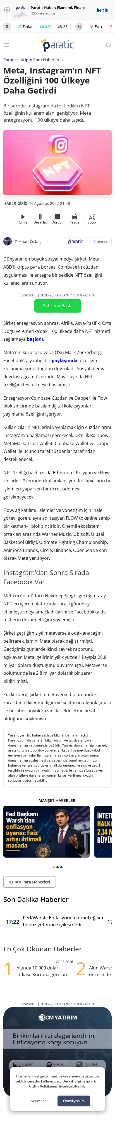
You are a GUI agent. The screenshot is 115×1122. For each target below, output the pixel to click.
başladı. (35, 339)
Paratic (9, 59)
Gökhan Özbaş (28, 241)
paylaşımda (65, 360)
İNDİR (103, 10)
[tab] (53, 867)
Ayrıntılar (38, 1100)
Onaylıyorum (74, 1101)
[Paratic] (57, 46)
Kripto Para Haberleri (41, 59)
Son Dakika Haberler (36, 899)
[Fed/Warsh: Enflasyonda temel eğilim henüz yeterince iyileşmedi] (46, 832)
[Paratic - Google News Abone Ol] (88, 243)
